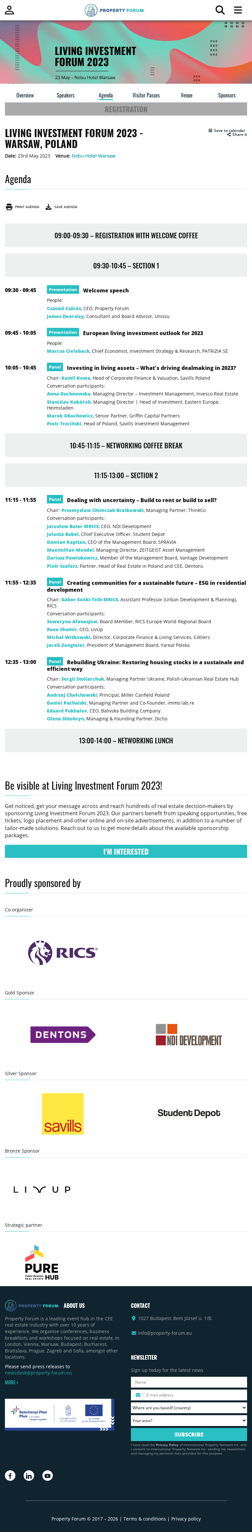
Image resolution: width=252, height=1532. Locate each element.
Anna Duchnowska (69, 394)
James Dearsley (65, 316)
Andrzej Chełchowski (72, 695)
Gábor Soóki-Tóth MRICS (89, 599)
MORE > (11, 1382)
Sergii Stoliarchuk (82, 679)
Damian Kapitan (66, 542)
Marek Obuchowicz (70, 416)
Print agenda (26, 206)
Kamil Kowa (75, 378)
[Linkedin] (29, 1475)
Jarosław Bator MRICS (73, 526)
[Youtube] (47, 1475)
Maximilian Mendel (70, 550)
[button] (226, 131)
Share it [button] (239, 135)
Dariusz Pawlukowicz (72, 558)
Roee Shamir (62, 629)
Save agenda (64, 206)
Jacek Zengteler (66, 645)
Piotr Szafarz (62, 566)
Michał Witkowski (69, 637)
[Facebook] (10, 1475)
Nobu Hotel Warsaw (94, 156)
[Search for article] (220, 12)
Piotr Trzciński (64, 423)
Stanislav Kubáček (69, 402)
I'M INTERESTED (126, 851)
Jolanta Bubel (63, 534)
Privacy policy (186, 1519)
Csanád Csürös (64, 308)
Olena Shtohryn (65, 718)
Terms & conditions (144, 1519)
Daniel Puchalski (67, 703)
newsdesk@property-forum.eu (38, 1373)
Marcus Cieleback (68, 351)
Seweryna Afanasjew (72, 621)
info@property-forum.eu (165, 1333)
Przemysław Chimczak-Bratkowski (102, 510)
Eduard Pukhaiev (67, 711)
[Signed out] (9, 13)
